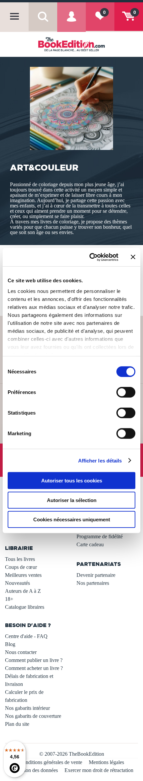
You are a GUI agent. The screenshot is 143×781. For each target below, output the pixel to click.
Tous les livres (20, 559)
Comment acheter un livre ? (34, 668)
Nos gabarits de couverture (33, 716)
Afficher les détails (100, 460)
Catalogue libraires (24, 607)
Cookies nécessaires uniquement (71, 519)
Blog (10, 644)
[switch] (125, 392)
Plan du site (17, 724)
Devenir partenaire (95, 575)
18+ (9, 599)
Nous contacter (21, 652)
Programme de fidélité (99, 536)
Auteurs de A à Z (23, 591)
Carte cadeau (90, 544)
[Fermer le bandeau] (133, 257)
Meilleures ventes (23, 575)
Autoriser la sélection (71, 500)
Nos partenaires (92, 583)
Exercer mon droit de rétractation (99, 770)
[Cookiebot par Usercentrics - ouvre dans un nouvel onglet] (90, 257)
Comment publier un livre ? (34, 660)
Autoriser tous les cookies (71, 480)
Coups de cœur (21, 567)
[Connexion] (71, 22)
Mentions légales (106, 762)
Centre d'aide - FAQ (26, 636)
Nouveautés (17, 583)
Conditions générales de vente (50, 762)
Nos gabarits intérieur (27, 708)
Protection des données (34, 770)
